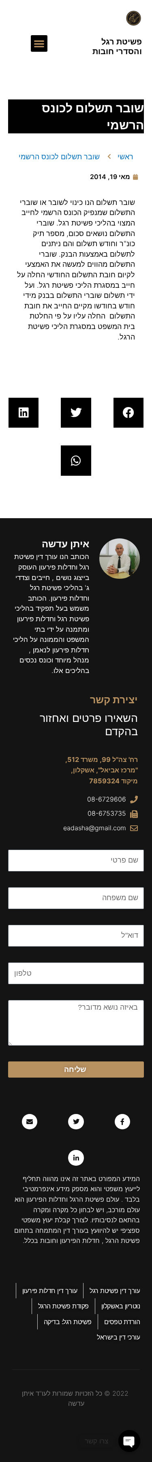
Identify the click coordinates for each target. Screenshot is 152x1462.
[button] (39, 43)
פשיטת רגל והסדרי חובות (117, 46)
